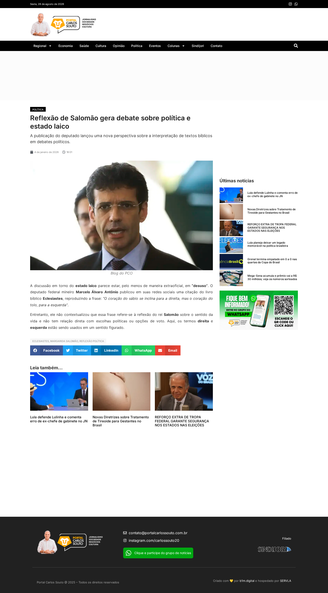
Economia (65, 46)
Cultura (100, 46)
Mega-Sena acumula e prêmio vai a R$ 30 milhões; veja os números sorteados (272, 277)
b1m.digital (247, 580)
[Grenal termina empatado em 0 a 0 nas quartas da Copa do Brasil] (231, 262)
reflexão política (91, 341)
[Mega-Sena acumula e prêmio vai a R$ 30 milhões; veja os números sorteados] (231, 278)
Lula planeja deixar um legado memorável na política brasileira (267, 244)
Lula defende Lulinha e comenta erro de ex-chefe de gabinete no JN (58, 419)
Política (136, 46)
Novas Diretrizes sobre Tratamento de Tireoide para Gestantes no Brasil (121, 421)
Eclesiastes (40, 341)
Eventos (155, 46)
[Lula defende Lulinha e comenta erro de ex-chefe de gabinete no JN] (231, 195)
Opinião (119, 46)
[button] (46, 350)
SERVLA (285, 580)
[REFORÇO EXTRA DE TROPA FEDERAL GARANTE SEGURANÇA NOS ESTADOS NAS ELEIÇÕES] (231, 228)
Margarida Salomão (64, 341)
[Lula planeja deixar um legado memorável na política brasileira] (231, 245)
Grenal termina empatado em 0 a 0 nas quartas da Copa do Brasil (272, 260)
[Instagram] (290, 4)
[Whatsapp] (296, 4)
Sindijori (198, 46)
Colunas (174, 46)
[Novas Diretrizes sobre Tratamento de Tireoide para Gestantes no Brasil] (231, 212)
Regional (39, 46)
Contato (216, 46)
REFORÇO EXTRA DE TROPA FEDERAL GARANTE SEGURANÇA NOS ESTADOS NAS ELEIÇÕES (182, 421)
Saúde (84, 46)
